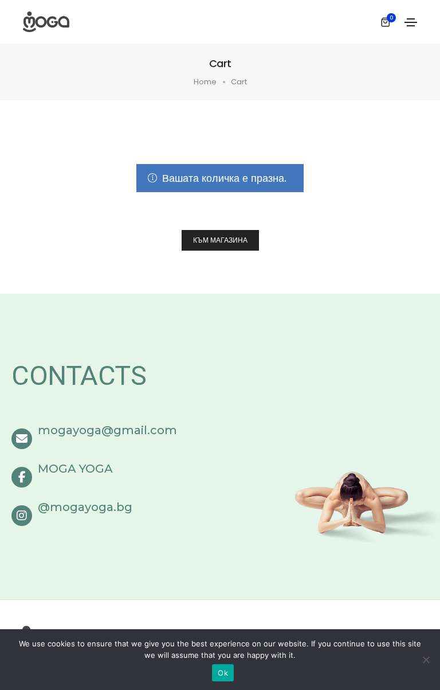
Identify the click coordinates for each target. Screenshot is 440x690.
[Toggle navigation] (410, 22)
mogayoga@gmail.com (107, 430)
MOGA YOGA (75, 468)
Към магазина (220, 240)
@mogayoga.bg (85, 507)
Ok (223, 672)
